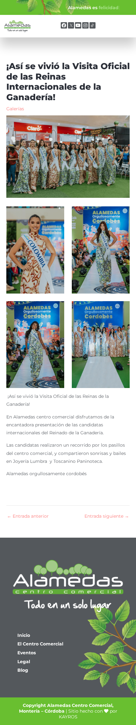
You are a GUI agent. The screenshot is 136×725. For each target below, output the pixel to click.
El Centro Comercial (40, 643)
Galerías (15, 108)
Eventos (26, 652)
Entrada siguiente (106, 516)
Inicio (23, 635)
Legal (23, 661)
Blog (22, 670)
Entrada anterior (28, 516)
